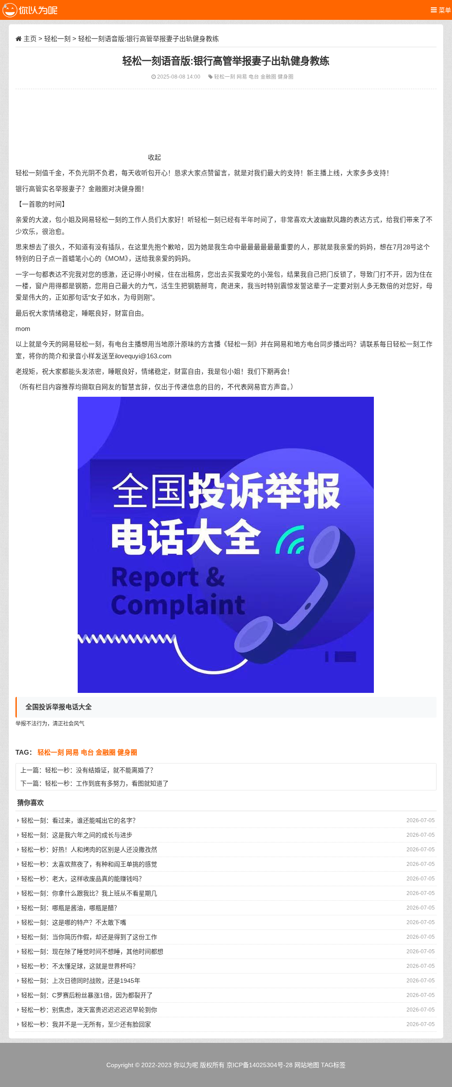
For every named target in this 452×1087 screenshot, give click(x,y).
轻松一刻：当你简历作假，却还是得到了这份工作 (89, 936)
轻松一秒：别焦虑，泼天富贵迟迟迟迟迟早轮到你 (89, 1009)
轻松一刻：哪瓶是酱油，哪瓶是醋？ (70, 907)
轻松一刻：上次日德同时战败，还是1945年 (80, 980)
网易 (243, 76)
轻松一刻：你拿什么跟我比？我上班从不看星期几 (89, 893)
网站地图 (306, 1064)
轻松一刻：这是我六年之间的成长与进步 (76, 835)
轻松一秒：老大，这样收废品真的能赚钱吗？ (83, 878)
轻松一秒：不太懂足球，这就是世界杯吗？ (80, 966)
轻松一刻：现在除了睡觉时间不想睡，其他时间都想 (92, 951)
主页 (30, 38)
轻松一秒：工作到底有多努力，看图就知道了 (107, 783)
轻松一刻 (57, 38)
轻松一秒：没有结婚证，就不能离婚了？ (100, 770)
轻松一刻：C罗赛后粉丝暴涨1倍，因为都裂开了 (87, 995)
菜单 (444, 10)
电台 (254, 76)
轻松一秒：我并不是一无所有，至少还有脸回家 (86, 1024)
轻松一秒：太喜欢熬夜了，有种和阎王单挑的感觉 (89, 864)
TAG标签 (333, 1064)
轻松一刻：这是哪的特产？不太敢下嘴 (73, 922)
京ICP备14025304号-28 (259, 1064)
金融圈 (269, 76)
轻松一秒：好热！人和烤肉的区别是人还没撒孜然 (89, 849)
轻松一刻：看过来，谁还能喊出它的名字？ (80, 820)
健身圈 (286, 76)
